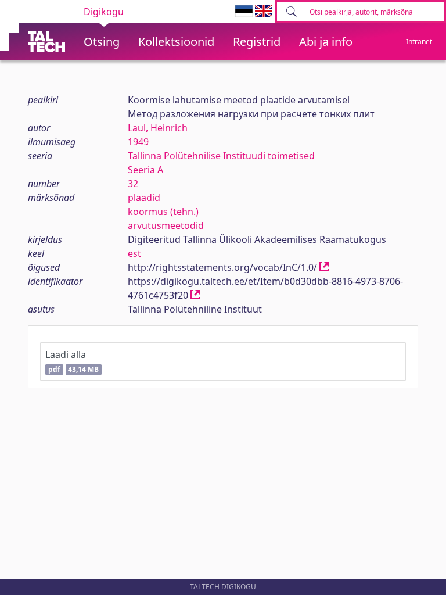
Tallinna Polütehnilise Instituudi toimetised (221, 155)
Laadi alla (72, 361)
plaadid (144, 197)
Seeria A (145, 169)
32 (133, 183)
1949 (138, 141)
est (134, 253)
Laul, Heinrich (158, 127)
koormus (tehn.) (163, 211)
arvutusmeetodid (166, 225)
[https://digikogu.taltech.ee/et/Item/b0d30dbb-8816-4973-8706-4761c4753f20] (195, 295)
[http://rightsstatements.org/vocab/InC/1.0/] (324, 267)
